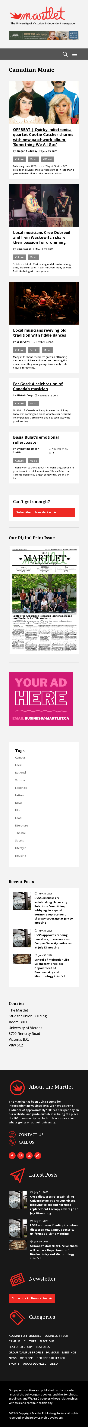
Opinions (27, 1358)
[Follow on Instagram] (20, 1155)
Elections (47, 1341)
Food (18, 818)
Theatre (20, 833)
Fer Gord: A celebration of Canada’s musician (38, 386)
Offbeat (47, 159)
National (20, 772)
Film (17, 810)
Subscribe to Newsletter (33, 512)
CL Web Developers (50, 1417)
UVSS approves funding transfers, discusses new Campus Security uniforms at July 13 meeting (53, 941)
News (18, 803)
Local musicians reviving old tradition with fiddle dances (39, 333)
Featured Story (21, 1347)
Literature (21, 825)
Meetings (69, 1352)
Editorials (21, 788)
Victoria (20, 780)
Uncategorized (34, 1363)
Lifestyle (20, 848)
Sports (19, 840)
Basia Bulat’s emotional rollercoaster (36, 440)
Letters (20, 795)
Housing (20, 856)
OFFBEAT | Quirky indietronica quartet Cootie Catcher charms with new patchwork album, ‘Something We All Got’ (43, 137)
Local (18, 765)
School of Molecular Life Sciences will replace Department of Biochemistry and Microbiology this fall (51, 968)
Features (43, 1347)
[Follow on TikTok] (37, 1155)
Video (54, 1363)
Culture (19, 159)
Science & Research (51, 1358)
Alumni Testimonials (25, 1336)
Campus (20, 757)
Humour (52, 1352)
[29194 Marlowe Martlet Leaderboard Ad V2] (44, 39)
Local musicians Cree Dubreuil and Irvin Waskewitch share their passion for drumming (41, 237)
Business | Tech (56, 1336)
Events (33, 350)
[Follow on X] (29, 1155)
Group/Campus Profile (26, 1352)
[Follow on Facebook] (12, 1155)
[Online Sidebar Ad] (41, 724)
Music (33, 159)
